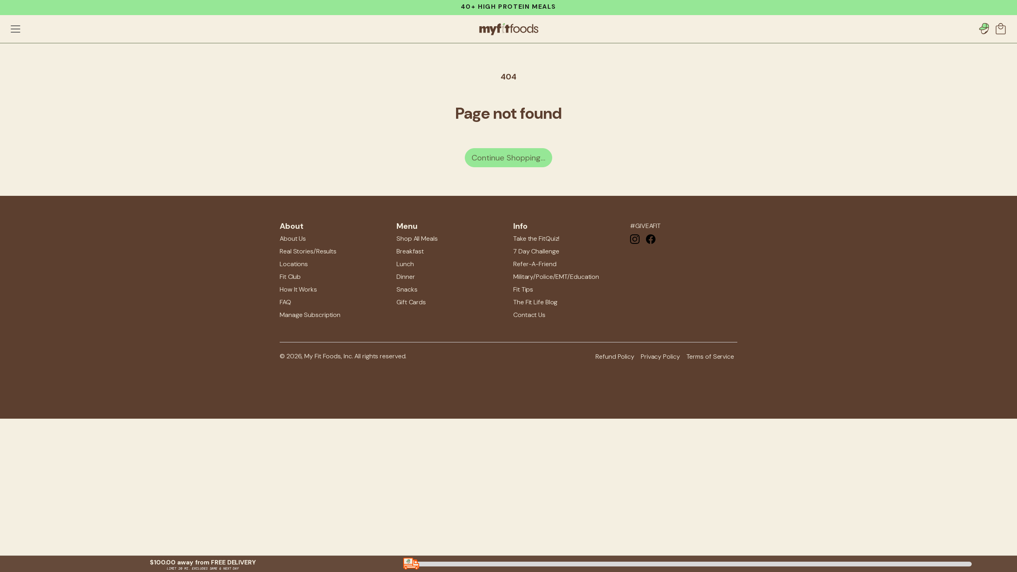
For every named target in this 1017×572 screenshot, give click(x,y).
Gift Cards (411, 302)
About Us (293, 238)
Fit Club (290, 276)
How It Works (298, 289)
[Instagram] (635, 238)
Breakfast (410, 251)
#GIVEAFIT (645, 226)
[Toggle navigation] (15, 29)
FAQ (285, 302)
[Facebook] (650, 238)
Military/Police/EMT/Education (556, 276)
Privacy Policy (660, 356)
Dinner (405, 276)
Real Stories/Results (308, 251)
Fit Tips (523, 289)
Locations (294, 264)
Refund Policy (615, 356)
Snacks (406, 289)
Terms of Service (710, 356)
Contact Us (529, 315)
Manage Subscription (310, 315)
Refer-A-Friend (535, 264)
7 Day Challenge (536, 251)
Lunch (405, 264)
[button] (1001, 29)
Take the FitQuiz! (536, 238)
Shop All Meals (417, 238)
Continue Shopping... (508, 158)
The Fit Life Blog (535, 302)
